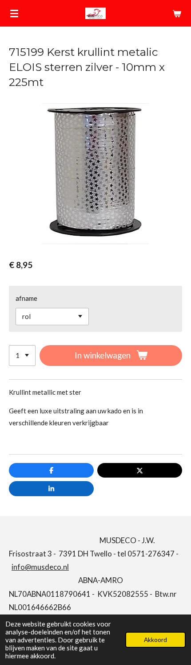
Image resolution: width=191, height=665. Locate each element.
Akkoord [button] (155, 639)
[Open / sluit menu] (14, 13)
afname (26, 298)
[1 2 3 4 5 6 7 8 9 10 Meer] (22, 355)
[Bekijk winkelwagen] (177, 13)
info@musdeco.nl (40, 567)
